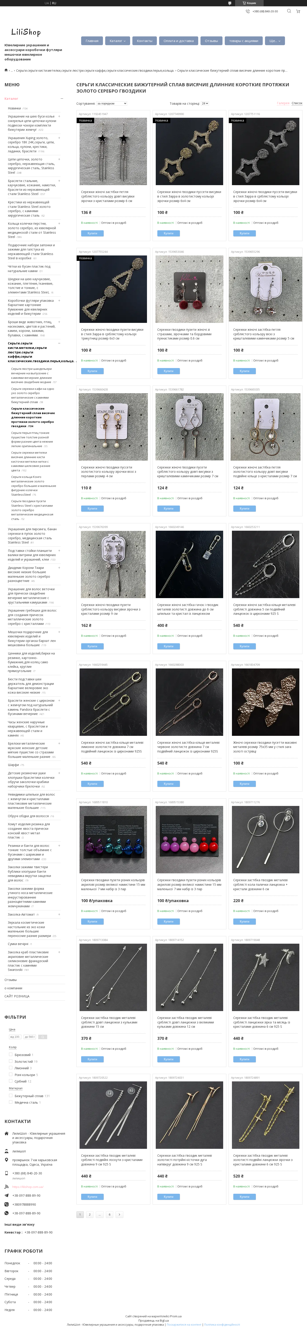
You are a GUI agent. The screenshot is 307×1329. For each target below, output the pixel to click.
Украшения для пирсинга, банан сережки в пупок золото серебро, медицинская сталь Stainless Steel (32, 535)
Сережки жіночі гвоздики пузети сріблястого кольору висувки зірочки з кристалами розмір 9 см (110, 609)
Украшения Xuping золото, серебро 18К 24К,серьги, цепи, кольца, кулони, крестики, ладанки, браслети (31, 144)
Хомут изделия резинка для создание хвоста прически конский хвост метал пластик (29, 830)
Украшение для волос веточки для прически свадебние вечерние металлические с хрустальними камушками (31, 595)
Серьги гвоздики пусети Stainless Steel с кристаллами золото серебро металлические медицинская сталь (32, 510)
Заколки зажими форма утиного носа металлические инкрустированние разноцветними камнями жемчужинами (30, 897)
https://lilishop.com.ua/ (28, 1187)
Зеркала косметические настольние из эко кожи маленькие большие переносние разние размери (29, 929)
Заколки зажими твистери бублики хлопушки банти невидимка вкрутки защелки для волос (29, 873)
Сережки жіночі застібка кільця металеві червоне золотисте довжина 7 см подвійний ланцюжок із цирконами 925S (188, 746)
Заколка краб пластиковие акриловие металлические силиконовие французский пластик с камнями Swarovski (28, 961)
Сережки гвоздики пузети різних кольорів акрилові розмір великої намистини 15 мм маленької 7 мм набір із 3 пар (113, 884)
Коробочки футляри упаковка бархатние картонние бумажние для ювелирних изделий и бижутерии (31, 307)
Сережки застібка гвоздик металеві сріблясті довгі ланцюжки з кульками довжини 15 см (109, 1022)
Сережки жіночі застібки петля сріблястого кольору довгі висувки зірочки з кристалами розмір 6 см (107, 196)
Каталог (116, 40)
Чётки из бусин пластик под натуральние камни (29, 268)
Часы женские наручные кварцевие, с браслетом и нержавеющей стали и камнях (28, 728)
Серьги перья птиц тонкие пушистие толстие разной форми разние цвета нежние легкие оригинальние (32, 439)
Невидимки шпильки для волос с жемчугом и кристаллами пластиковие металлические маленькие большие (31, 801)
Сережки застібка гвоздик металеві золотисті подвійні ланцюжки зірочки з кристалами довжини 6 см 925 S (263, 1159)
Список (297, 103)
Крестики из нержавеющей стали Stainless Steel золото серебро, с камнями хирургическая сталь (29, 208)
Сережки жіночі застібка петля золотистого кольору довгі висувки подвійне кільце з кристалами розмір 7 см (265, 471)
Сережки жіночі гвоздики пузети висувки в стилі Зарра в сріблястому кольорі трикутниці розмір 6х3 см (112, 333)
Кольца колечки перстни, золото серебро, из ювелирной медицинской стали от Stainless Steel (32, 230)
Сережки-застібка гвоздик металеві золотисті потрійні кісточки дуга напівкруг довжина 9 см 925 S (184, 1159)
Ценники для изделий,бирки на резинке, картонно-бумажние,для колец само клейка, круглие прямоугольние (31, 662)
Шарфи (13, 765)
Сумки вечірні (18, 944)
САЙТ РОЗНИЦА (16, 996)
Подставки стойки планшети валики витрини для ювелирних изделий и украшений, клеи (32, 554)
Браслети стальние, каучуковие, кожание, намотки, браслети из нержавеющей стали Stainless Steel (32, 187)
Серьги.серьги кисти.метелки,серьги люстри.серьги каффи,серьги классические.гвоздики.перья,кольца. (95, 70)
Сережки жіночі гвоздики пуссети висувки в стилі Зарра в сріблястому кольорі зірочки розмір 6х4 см (265, 196)
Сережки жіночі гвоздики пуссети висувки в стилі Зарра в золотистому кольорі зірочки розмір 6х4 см (189, 196)
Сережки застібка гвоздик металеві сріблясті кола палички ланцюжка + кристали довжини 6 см (260, 884)
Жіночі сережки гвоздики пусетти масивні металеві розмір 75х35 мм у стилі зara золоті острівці (265, 746)
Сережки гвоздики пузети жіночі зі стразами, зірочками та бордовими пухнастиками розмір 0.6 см (184, 333)
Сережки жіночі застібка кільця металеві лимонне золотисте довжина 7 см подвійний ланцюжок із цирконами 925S (112, 746)
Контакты (144, 40)
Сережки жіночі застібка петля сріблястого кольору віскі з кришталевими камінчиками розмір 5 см (263, 333)
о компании (13, 988)
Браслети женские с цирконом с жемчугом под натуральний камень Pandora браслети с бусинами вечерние (31, 707)
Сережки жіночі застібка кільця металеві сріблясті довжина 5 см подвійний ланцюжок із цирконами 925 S (264, 609)
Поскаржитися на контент (184, 1325)
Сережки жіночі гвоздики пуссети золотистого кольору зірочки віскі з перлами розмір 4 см (108, 471)
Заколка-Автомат (21, 914)
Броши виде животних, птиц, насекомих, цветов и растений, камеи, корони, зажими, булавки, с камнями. (32, 328)
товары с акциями (243, 40)
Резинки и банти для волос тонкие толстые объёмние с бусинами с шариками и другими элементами (30, 852)
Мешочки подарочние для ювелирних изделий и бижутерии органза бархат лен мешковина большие (32, 638)
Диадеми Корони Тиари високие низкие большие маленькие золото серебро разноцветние (29, 574)
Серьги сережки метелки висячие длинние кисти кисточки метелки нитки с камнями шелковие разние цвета (30, 461)
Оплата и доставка (179, 40)
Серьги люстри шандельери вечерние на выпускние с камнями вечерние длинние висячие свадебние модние (31, 375)
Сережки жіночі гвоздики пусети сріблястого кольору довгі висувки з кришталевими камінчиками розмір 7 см (187, 471)
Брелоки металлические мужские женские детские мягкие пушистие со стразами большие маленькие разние (31, 750)
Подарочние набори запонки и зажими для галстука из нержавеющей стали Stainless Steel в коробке (31, 251)
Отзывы (211, 40)
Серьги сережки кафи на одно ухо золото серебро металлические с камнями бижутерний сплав (32, 395)
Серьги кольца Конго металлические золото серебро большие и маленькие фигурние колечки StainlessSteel (33, 485)
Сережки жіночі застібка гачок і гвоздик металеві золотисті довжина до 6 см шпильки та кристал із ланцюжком (187, 609)
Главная (92, 40)
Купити (92, 233)
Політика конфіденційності (222, 1325)
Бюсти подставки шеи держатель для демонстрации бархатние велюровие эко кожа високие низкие (31, 685)
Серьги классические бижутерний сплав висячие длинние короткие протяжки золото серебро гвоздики (33, 417)
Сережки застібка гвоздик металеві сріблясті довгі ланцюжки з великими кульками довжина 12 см (185, 1022)
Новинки (14, 108)
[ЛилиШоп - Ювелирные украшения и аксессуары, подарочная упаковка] (24, 31)
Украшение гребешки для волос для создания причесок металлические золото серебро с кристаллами (32, 617)
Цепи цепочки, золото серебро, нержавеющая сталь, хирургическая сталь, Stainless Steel (31, 166)
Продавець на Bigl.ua (153, 1320)
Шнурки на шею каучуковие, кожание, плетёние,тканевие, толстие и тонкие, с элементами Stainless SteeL (30, 285)
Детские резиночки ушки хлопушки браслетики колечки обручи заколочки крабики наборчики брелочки (31, 779)
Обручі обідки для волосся (28, 816)
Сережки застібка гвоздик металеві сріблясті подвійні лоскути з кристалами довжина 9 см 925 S (111, 1159)
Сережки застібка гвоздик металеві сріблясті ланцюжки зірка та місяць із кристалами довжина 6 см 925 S (261, 1022)
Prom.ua (176, 1316)
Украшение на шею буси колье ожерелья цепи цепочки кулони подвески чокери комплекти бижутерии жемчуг (32, 123)
